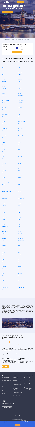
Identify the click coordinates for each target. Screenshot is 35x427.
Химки (3, 275)
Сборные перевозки (25, 390)
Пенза (19, 210)
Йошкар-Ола (4, 149)
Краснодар (4, 168)
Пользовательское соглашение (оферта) (17, 419)
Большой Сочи (4, 93)
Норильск (3, 203)
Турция (30, 377)
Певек (3, 210)
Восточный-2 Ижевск (5, 114)
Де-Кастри (4, 123)
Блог (2, 390)
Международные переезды (17, 384)
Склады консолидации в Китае (17, 392)
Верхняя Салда (20, 100)
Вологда (19, 109)
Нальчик (3, 189)
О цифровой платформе (5, 377)
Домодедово (20, 130)
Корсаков (3, 165)
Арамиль (19, 74)
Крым (19, 170)
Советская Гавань (21, 240)
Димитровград (4, 128)
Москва (19, 182)
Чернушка (4, 280)
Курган (3, 172)
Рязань (19, 226)
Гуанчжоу (3, 121)
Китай (24, 377)
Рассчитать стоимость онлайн (7, 12)
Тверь (19, 252)
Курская (3, 175)
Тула (19, 259)
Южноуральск (4, 289)
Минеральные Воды (5, 182)
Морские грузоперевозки (26, 388)
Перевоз (3, 212)
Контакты (3, 393)
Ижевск (3, 144)
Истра (3, 147)
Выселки (3, 116)
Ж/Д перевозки (30, 390)
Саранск (19, 231)
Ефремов (19, 137)
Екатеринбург (20, 135)
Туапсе (3, 259)
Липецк (3, 177)
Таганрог (19, 247)
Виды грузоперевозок (16, 390)
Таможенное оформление (17, 393)
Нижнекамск (4, 196)
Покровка (3, 219)
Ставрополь (4, 245)
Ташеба (3, 252)
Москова (3, 184)
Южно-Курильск (5, 287)
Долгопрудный (4, 130)
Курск (19, 172)
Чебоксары (20, 275)
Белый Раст (4, 88)
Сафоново (20, 233)
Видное (3, 102)
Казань (19, 149)
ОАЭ (29, 380)
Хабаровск (20, 273)
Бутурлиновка (20, 95)
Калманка (19, 151)
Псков (19, 219)
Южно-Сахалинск (21, 287)
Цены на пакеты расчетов (17, 380)
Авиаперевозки (26, 385)
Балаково (19, 81)
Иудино (19, 147)
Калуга (3, 154)
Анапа (3, 74)
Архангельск (20, 79)
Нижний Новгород (21, 196)
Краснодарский (21, 168)
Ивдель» (19, 142)
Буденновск (4, 95)
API (2, 386)
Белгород (19, 86)
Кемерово (19, 154)
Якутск (19, 289)
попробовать (6, 366)
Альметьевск (20, 72)
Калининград (4, 151)
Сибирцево (4, 238)
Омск (19, 205)
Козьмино (19, 161)
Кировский (20, 156)
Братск (19, 93)
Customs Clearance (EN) (16, 395)
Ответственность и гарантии (6, 380)
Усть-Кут (3, 268)
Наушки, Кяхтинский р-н (6, 191)
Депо (19, 123)
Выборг (19, 114)
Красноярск (4, 170)
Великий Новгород (5, 100)
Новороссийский (21, 198)
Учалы (3, 273)
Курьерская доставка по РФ (7, 407)
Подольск (19, 217)
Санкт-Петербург (5, 231)
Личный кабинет (15, 377)
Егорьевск (4, 135)
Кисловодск (4, 158)
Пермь (19, 212)
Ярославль (4, 292)
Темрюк (3, 254)
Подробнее (24, 422)
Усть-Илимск (20, 266)
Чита (3, 282)
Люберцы (19, 177)
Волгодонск (20, 107)
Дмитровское (20, 128)
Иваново (3, 142)
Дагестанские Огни (21, 121)
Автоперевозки (31, 385)
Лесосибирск (20, 175)
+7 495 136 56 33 (4, 401)
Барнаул (3, 86)
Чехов (19, 280)
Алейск (3, 72)
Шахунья (19, 282)
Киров (3, 156)
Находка (19, 191)
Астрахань (4, 81)
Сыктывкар (4, 247)
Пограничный (4, 217)
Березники (20, 88)
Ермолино (4, 137)
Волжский (4, 109)
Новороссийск (4, 198)
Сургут (19, 245)
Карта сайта (3, 394)
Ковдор (3, 161)
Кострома (20, 165)
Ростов (19, 224)
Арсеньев (3, 79)
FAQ (2, 383)
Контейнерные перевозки (31, 388)
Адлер (19, 67)
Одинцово (4, 205)
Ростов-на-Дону (5, 226)
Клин (19, 158)
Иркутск (19, 144)
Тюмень (3, 261)
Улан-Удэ (19, 261)
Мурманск (20, 184)
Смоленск (4, 240)
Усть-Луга (19, 268)
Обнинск (19, 203)
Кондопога (4, 163)
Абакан (3, 67)
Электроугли (20, 285)
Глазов (19, 116)
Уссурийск (4, 266)
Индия (24, 380)
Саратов (3, 233)
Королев (19, 163)
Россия (3, 224)
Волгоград (4, 107)
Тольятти (19, 254)
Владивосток (20, 102)
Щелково (3, 285)
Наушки (19, 189)
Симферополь (20, 238)
